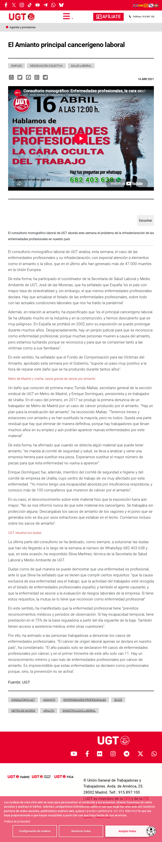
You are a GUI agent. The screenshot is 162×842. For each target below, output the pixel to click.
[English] (135, 5)
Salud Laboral (81, 65)
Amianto (49, 699)
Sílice (118, 699)
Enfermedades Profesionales (84, 699)
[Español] (140, 5)
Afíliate (111, 16)
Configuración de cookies (35, 831)
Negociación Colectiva (46, 65)
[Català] (146, 5)
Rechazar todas (81, 831)
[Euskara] (156, 5)
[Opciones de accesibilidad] (151, 831)
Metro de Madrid (23, 710)
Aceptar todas (127, 831)
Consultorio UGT (23, 699)
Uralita (48, 710)
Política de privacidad (17, 821)
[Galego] (151, 5)
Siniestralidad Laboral (79, 710)
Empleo (16, 65)
